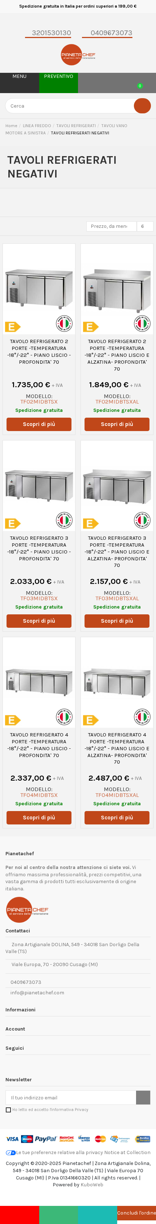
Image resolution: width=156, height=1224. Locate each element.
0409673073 (25, 982)
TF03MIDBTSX (39, 598)
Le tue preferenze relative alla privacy (59, 1152)
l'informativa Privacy (69, 1109)
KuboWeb (92, 1185)
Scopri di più (39, 424)
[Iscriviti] (143, 1097)
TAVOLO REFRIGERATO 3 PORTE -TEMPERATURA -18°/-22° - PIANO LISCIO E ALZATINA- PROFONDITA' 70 (117, 551)
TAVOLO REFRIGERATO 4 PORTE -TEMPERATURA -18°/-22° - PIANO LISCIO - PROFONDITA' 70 (39, 744)
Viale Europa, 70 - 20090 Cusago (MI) (53, 964)
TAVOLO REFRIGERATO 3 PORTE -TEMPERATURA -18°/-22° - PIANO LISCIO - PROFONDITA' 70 (39, 548)
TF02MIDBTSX (39, 401)
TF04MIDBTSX (39, 794)
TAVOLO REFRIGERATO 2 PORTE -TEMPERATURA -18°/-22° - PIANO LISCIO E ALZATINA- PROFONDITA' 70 (117, 355)
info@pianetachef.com (37, 993)
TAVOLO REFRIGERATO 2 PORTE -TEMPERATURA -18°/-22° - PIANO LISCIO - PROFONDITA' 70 (39, 351)
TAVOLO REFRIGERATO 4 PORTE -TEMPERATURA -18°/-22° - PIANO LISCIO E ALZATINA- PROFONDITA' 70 (117, 748)
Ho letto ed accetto (50, 1109)
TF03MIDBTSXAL (117, 598)
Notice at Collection (127, 1152)
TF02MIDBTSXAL (117, 401)
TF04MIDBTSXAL (117, 794)
